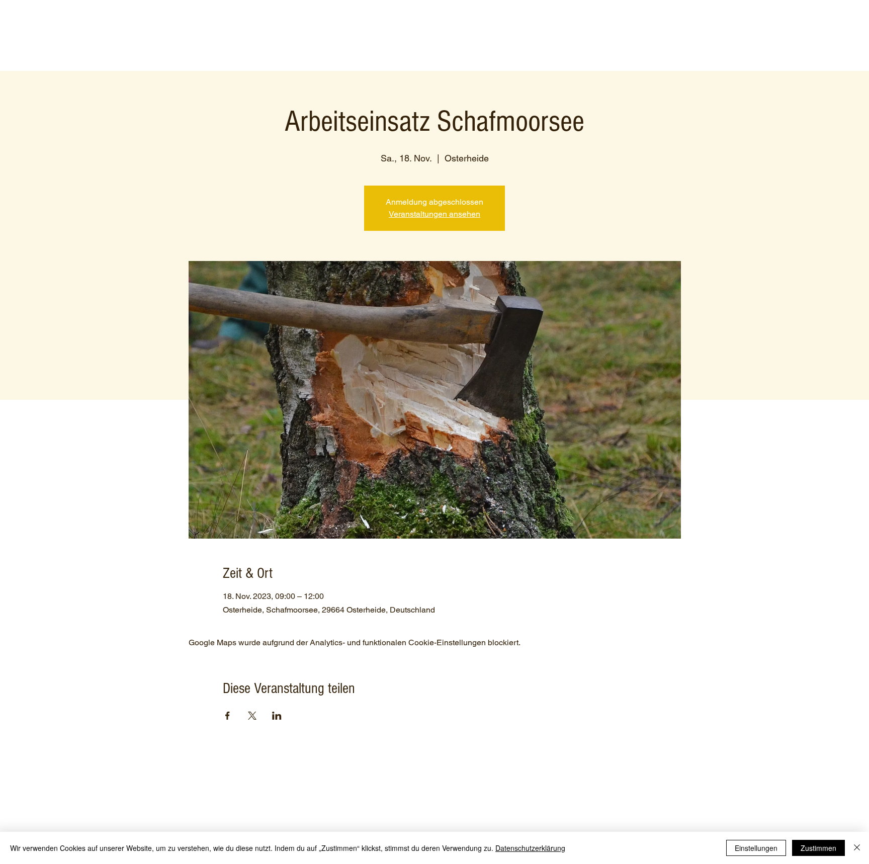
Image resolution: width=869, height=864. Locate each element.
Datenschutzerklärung (530, 848)
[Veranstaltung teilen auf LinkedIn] (277, 716)
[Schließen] (857, 848)
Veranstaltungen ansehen (434, 214)
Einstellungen (756, 848)
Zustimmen (818, 848)
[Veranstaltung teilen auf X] (252, 716)
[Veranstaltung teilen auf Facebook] (227, 716)
